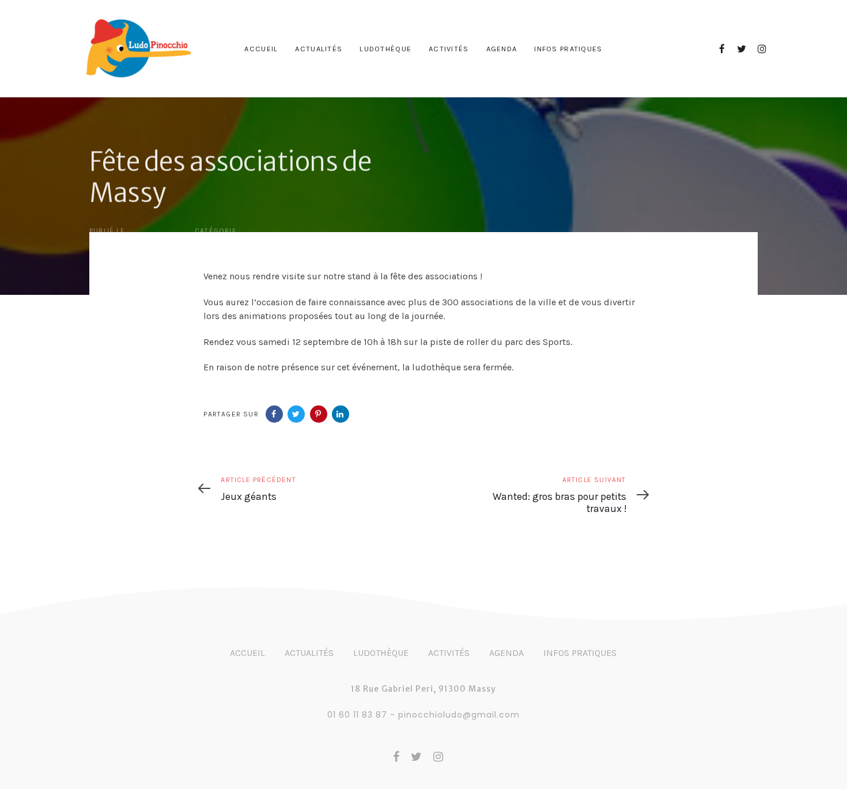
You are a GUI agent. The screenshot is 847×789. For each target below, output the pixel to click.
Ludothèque (381, 652)
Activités (449, 652)
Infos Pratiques (580, 652)
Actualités (309, 652)
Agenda (506, 652)
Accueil (247, 652)
